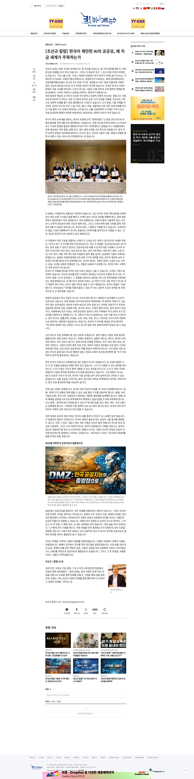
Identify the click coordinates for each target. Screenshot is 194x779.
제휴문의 (67, 757)
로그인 (161, 4)
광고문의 (49, 757)
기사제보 (41, 757)
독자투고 (85, 757)
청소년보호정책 (127, 757)
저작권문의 (76, 757)
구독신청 (58, 757)
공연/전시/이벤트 (50, 33)
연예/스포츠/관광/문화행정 (150, 33)
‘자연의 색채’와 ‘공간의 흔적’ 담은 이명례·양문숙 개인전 (147, 137)
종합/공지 (34, 33)
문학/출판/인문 (81, 33)
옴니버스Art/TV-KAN (125, 33)
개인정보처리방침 (114, 757)
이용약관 (102, 757)
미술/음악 (65, 33)
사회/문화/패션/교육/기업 (102, 33)
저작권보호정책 (139, 757)
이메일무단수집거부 (152, 757)
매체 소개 (32, 757)
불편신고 (94, 757)
